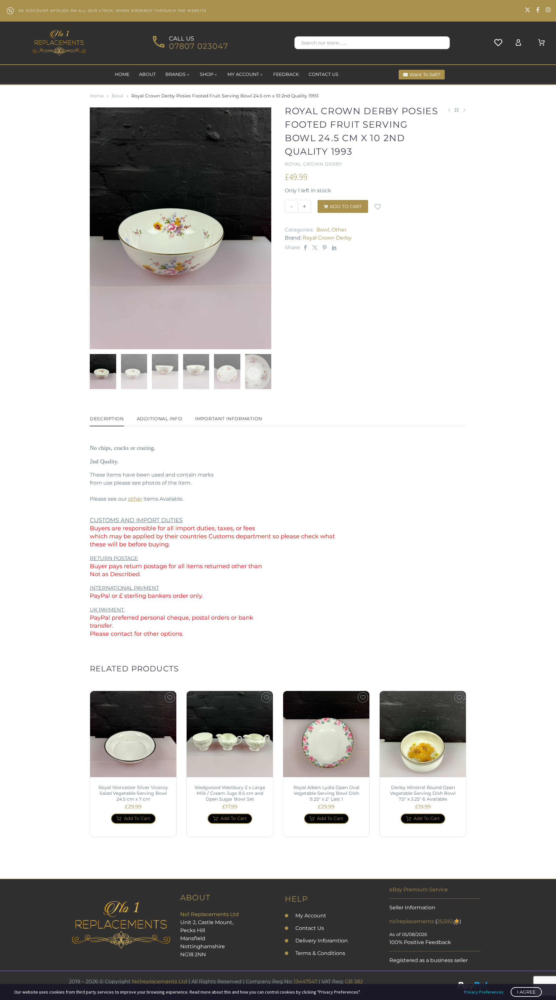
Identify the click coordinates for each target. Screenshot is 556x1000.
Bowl (117, 96)
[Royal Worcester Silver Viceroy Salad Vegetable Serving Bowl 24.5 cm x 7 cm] (133, 734)
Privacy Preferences (484, 992)
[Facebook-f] (538, 10)
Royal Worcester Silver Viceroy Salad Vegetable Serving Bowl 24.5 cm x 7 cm (133, 793)
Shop (206, 74)
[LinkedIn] (334, 247)
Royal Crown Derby (327, 238)
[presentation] (98, 228)
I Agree (526, 992)
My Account (243, 74)
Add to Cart (343, 206)
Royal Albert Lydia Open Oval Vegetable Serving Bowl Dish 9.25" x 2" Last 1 (326, 793)
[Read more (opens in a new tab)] (189, 42)
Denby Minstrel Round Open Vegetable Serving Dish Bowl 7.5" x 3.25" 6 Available (423, 793)
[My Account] (518, 43)
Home (122, 74)
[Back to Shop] (456, 110)
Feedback (286, 74)
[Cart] (541, 43)
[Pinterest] (324, 247)
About (147, 74)
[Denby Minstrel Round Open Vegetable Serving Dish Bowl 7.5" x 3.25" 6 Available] (423, 734)
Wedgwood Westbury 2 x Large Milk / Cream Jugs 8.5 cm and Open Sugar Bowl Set (229, 793)
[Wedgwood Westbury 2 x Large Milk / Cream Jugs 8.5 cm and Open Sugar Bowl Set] (230, 734)
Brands (175, 74)
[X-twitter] (527, 10)
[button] (442, 42)
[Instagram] (548, 10)
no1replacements (411, 921)
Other (339, 230)
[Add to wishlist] (377, 206)
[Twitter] (315, 247)
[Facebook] (305, 247)
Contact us (323, 74)
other (135, 499)
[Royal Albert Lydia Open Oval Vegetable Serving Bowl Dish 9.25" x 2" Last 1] (326, 734)
